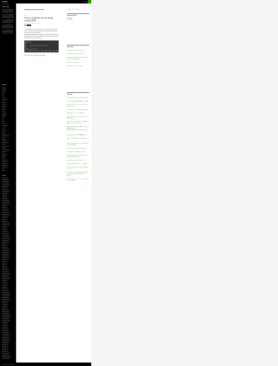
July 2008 (4, 323)
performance (4, 142)
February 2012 (5, 249)
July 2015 (4, 205)
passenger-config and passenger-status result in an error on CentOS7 (8, 11)
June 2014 (4, 217)
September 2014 (5, 214)
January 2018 (5, 183)
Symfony (4, 163)
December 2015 (5, 202)
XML (3, 168)
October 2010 (5, 276)
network (4, 140)
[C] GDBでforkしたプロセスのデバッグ (76, 160)
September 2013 (5, 224)
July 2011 (4, 261)
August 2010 (4, 280)
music (3, 137)
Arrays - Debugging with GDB (37, 55)
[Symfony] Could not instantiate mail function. (77, 109)
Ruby (3, 147)
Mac (3, 130)
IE (2, 118)
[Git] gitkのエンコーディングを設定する (76, 113)
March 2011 (4, 268)
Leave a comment (36, 23)
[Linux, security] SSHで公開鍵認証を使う (76, 134)
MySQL (3, 139)
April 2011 (4, 266)
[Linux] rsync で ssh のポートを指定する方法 (77, 97)
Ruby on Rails (5, 149)
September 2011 (5, 257)
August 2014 (4, 216)
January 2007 (5, 354)
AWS (3, 94)
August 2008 (4, 321)
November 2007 (5, 337)
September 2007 (5, 341)
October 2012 (5, 240)
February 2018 (5, 181)
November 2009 (5, 295)
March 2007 (4, 351)
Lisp (3, 128)
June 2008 (4, 325)
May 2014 (4, 219)
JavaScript (4, 125)
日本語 (70, 19)
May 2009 (4, 306)
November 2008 (5, 316)
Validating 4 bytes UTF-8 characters (75, 50)
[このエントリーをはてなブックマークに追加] (25, 25)
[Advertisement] (78, 32)
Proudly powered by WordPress (8, 364)
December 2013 (5, 223)
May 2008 (4, 327)
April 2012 (4, 245)
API (3, 92)
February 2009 (5, 311)
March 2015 (4, 209)
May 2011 (4, 264)
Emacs (3, 104)
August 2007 (4, 342)
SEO (3, 153)
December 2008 (5, 315)
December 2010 (5, 273)
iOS (3, 121)
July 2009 (4, 302)
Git (2, 111)
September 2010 (5, 278)
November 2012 (5, 238)
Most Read (85, 1)
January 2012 (5, 250)
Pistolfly (4, 1)
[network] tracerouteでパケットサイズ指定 (77, 163)
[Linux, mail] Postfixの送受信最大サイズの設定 (77, 101)
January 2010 (5, 292)
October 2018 (5, 179)
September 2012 (5, 242)
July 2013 (4, 226)
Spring (3, 156)
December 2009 (5, 294)
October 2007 (5, 339)
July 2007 (4, 344)
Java (3, 123)
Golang (3, 113)
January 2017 (5, 190)
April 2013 (4, 229)
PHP (3, 144)
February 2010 (5, 290)
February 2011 (5, 269)
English (71, 18)
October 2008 (5, 318)
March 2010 (4, 288)
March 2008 (4, 330)
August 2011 (4, 259)
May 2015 (4, 207)
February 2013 (5, 233)
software (4, 154)
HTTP (3, 116)
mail (3, 132)
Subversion (4, 161)
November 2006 (5, 358)
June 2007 (4, 346)
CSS (3, 101)
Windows (4, 167)
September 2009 (5, 299)
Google (3, 114)
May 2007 (4, 347)
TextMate (4, 165)
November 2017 (5, 184)
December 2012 (5, 236)
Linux (3, 127)
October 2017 (5, 186)
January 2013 (5, 235)
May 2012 (4, 243)
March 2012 (4, 247)
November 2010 (5, 275)
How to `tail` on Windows (73, 62)
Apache (3, 90)
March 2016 (4, 198)
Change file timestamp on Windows (75, 53)
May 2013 (4, 228)
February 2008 (5, 332)
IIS (2, 120)
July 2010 (4, 282)
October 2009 (5, 297)
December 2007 (5, 335)
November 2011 (5, 254)
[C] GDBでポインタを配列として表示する (76, 151)
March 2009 (4, 309)
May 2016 (4, 195)
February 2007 (5, 353)
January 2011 (5, 271)
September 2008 (5, 320)
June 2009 (4, 304)
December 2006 (5, 356)
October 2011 (5, 255)
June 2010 (4, 283)
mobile (3, 134)
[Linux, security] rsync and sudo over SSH (77, 148)
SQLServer (4, 160)
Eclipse (3, 102)
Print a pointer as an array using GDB (38, 19)
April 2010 (4, 287)
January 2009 (5, 313)
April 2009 (4, 308)
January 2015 (5, 210)
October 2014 (5, 212)
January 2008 (5, 334)
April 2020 (4, 177)
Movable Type (5, 135)
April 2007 (4, 349)
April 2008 (4, 328)
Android (3, 88)
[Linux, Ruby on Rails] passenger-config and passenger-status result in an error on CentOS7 (77, 173)
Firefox (3, 107)
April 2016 (4, 196)
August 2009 (4, 301)
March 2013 (4, 231)
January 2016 (5, 200)
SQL (3, 158)
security (3, 151)
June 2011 (4, 262)
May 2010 (4, 285)
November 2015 (5, 203)
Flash (3, 109)
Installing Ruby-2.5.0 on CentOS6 (75, 65)
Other (3, 170)
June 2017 (4, 188)
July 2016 (4, 193)
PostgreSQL (4, 146)
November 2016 (5, 191)
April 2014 (4, 221)
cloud (3, 97)
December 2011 (5, 252)
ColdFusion (4, 99)
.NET (3, 87)
